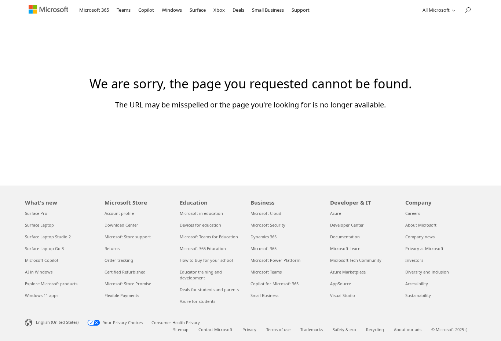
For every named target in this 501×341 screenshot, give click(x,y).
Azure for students (197, 301)
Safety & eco (344, 329)
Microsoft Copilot (41, 260)
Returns (112, 248)
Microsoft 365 (94, 10)
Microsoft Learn (345, 248)
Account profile (119, 213)
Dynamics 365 (264, 236)
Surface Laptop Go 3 (44, 248)
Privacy (249, 329)
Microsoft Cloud (266, 213)
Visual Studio (342, 295)
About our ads (407, 329)
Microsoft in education (201, 213)
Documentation (345, 236)
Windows (172, 10)
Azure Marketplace (348, 272)
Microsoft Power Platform (275, 260)
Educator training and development (201, 274)
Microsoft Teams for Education (209, 236)
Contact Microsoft (215, 329)
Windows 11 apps (41, 295)
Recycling (375, 329)
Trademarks (311, 329)
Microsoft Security (268, 225)
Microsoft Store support (128, 236)
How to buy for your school (206, 260)
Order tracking (119, 260)
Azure (335, 213)
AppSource (340, 283)
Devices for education (200, 225)
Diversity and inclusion (427, 272)
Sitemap (181, 329)
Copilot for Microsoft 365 (275, 283)
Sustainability (418, 295)
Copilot (146, 10)
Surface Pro (36, 213)
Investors (414, 260)
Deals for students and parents (209, 289)
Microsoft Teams (266, 272)
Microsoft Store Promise (128, 283)
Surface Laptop (39, 225)
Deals (238, 10)
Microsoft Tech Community (355, 260)
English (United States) (57, 322)
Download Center (121, 225)
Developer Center (347, 225)
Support (301, 10)
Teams (124, 10)
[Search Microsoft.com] (467, 9)
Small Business (268, 10)
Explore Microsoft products (51, 283)
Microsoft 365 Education (203, 248)
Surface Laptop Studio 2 (48, 236)
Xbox (219, 10)
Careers (412, 213)
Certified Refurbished (125, 272)
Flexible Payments (122, 295)
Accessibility (416, 283)
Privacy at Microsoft (424, 248)
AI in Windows (38, 272)
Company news (420, 236)
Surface (198, 10)
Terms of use (278, 329)
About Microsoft (420, 225)
